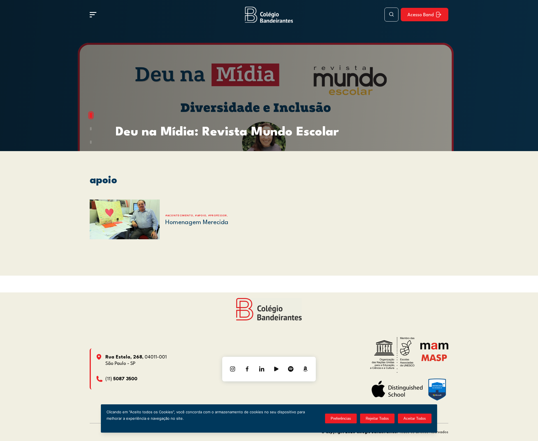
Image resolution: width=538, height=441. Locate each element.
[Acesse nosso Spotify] (290, 369)
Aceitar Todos (415, 418)
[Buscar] (391, 14)
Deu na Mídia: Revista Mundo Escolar (227, 132)
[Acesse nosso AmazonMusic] (305, 369)
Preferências (341, 418)
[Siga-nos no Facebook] (247, 369)
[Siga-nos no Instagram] (232, 369)
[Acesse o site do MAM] (434, 348)
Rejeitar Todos (377, 418)
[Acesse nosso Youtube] (276, 369)
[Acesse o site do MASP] (434, 357)
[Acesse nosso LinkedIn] (261, 369)
